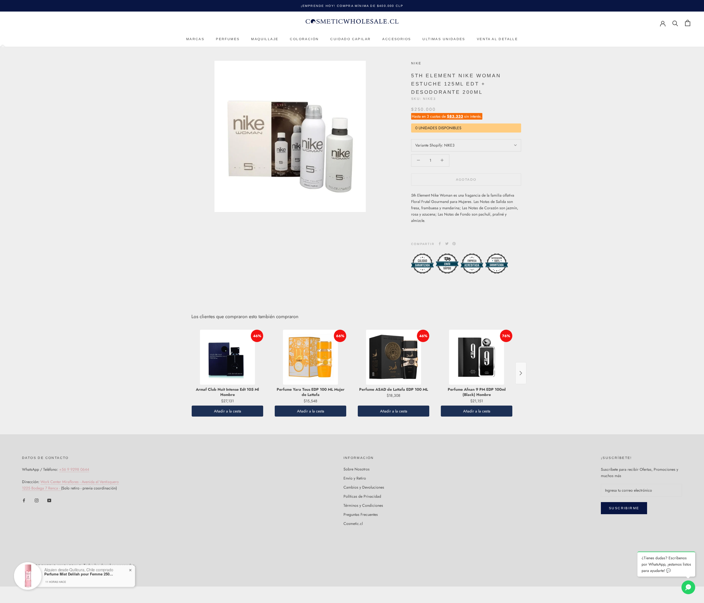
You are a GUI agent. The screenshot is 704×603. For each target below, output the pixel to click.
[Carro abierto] (687, 23)
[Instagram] (36, 500)
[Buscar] (675, 23)
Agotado (466, 179)
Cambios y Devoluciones (363, 487)
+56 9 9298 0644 (74, 469)
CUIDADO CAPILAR (350, 39)
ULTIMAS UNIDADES (443, 39)
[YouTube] (49, 500)
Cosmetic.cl (353, 523)
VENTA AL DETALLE (497, 39)
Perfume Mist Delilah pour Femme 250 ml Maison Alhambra (78, 569)
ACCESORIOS (396, 39)
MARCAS (195, 39)
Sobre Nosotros (356, 469)
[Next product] (520, 373)
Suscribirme (624, 508)
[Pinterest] (454, 243)
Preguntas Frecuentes (360, 514)
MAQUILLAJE (264, 39)
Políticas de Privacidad (362, 496)
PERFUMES (228, 39)
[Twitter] (447, 243)
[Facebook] (439, 243)
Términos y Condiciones (363, 505)
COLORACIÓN (304, 39)
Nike (416, 63)
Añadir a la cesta (227, 411)
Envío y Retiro (354, 478)
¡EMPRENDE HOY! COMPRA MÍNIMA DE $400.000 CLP (352, 5)
